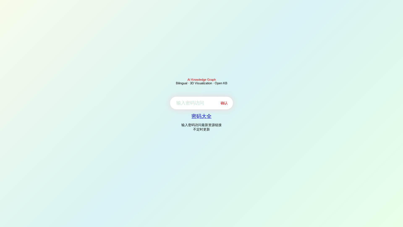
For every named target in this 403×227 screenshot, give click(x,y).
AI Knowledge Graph (201, 79)
